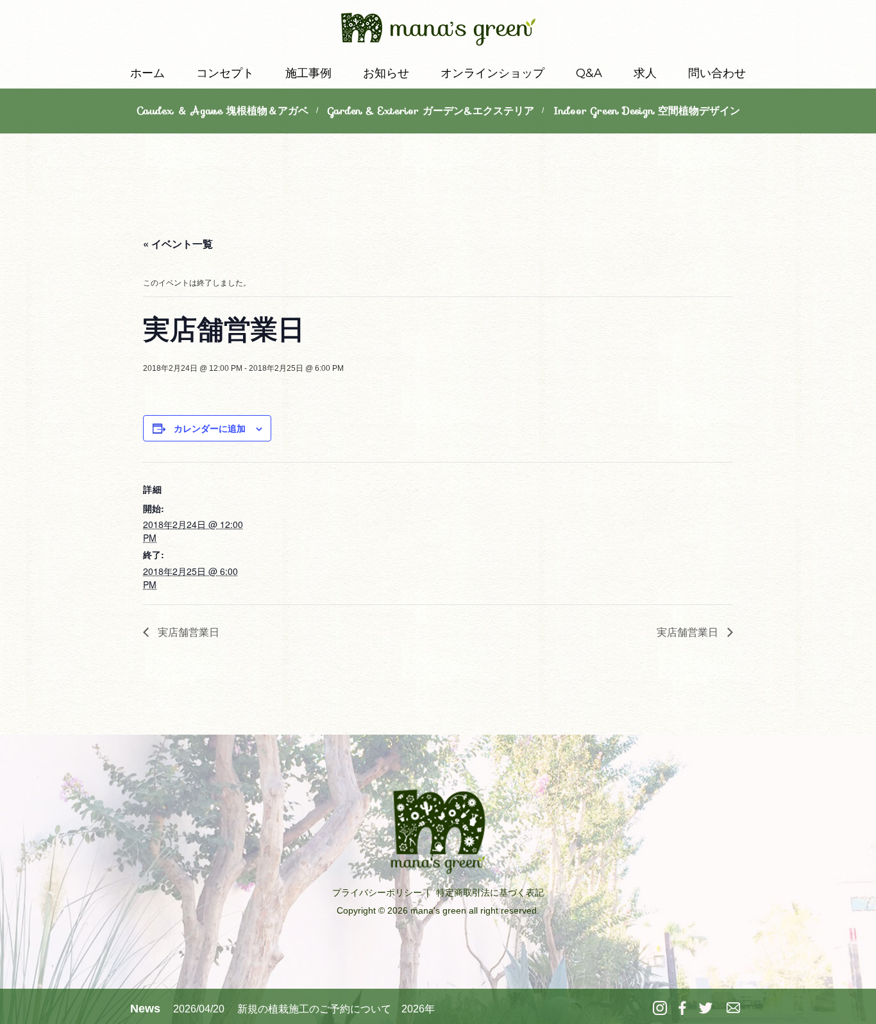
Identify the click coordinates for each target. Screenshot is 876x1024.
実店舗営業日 (187, 631)
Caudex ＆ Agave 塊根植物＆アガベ (222, 111)
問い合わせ (717, 73)
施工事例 (308, 73)
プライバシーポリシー (377, 892)
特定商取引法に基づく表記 (490, 892)
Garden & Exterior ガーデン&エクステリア (431, 111)
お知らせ (386, 73)
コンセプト (225, 73)
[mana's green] (438, 32)
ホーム (147, 73)
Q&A (589, 73)
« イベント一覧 (178, 243)
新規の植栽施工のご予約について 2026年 (336, 1008)
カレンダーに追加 (210, 428)
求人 (645, 73)
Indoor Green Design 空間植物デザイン (646, 111)
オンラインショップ (492, 73)
